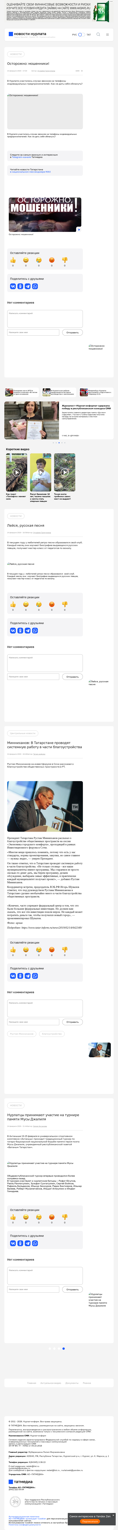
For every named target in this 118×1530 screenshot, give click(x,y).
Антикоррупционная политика (24, 1516)
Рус (74, 34)
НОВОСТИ (16, 54)
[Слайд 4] (61, 442)
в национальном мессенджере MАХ (30, 171)
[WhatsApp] (35, 286)
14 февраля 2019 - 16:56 (17, 532)
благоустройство (52, 1033)
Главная (31, 1383)
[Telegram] (28, 286)
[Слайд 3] (59, 442)
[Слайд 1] (53, 442)
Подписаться (90, 1521)
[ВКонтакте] (13, 286)
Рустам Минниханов (21, 1033)
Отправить (72, 332)
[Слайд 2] (56, 442)
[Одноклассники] (20, 286)
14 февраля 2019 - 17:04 (17, 71)
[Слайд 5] (64, 442)
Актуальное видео (50, 1383)
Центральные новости (22, 733)
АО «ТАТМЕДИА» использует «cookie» (27, 1518)
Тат (89, 34)
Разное (87, 1383)
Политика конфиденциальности (25, 1524)
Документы (72, 1383)
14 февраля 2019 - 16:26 (17, 754)
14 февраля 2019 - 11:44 (17, 1126)
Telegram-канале (22, 157)
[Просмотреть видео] (17, 472)
